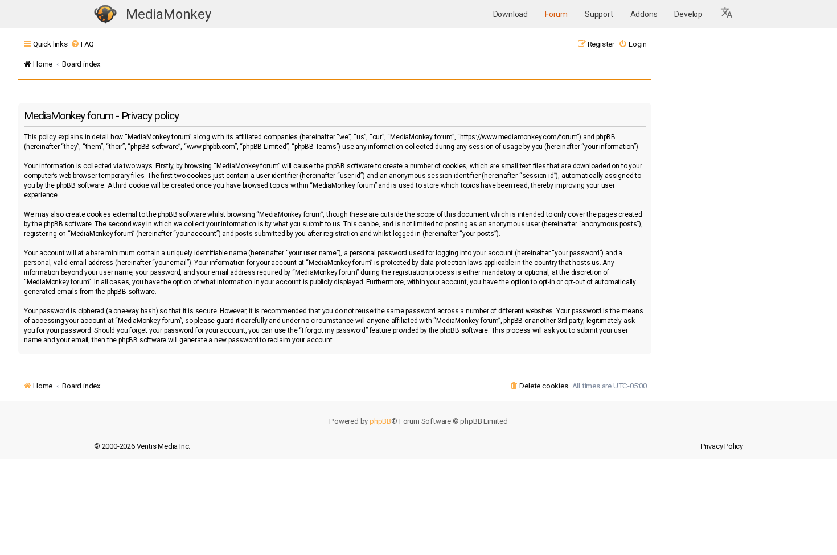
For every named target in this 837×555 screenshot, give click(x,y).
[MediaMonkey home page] (105, 14)
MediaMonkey (168, 14)
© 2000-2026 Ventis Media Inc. (142, 446)
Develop (688, 14)
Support (599, 14)
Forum (556, 14)
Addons (644, 14)
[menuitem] (82, 44)
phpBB (380, 421)
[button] (727, 14)
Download (510, 14)
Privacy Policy (722, 446)
